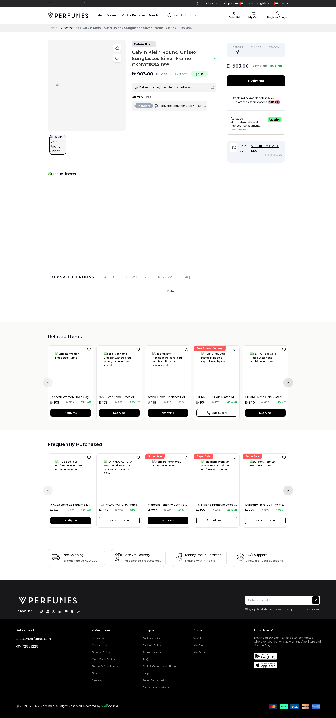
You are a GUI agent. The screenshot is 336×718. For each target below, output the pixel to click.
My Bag (198, 645)
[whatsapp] (59, 611)
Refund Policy (152, 645)
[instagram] (41, 611)
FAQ (146, 659)
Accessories (70, 28)
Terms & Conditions (105, 666)
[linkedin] (47, 611)
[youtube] (66, 611)
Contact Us (99, 645)
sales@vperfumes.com (33, 639)
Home (52, 28)
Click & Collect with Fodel (160, 666)
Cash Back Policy (103, 659)
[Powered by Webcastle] (110, 706)
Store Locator (152, 652)
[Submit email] (315, 600)
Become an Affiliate (156, 687)
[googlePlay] (78, 611)
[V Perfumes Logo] (68, 15)
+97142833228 (27, 646)
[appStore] (72, 611)
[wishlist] (90, 349)
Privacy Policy (101, 652)
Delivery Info (151, 638)
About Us (98, 638)
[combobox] (246, 3)
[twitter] (53, 611)
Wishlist (198, 638)
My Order (199, 652)
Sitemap (97, 680)
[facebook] (35, 611)
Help (146, 673)
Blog (95, 673)
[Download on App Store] (288, 665)
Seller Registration (155, 680)
